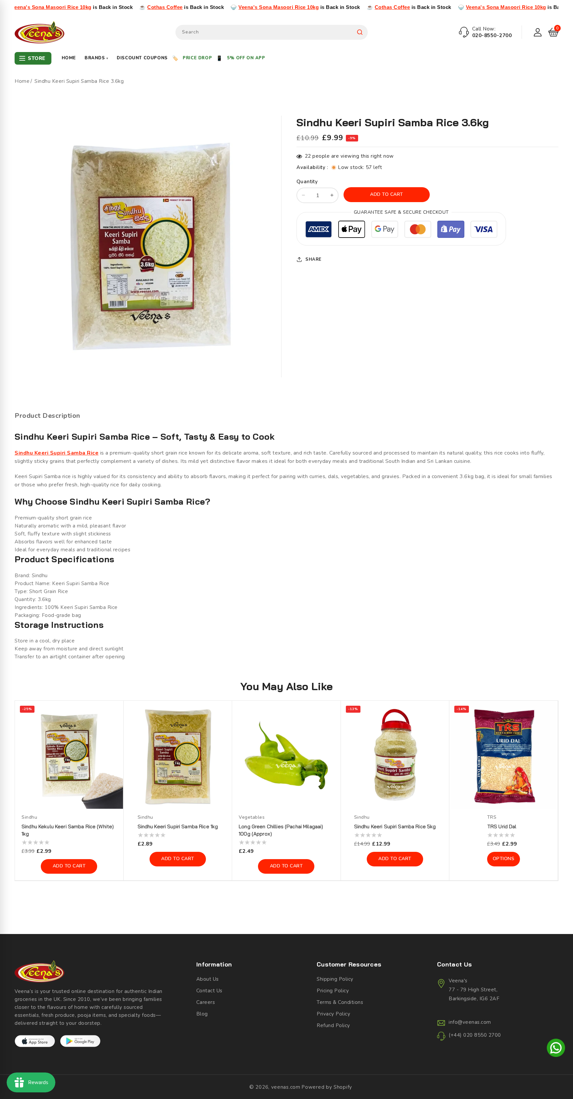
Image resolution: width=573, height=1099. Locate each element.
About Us (207, 979)
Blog (202, 1014)
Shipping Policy (335, 979)
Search (359, 32)
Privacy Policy (333, 1014)
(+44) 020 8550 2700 (475, 1035)
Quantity (307, 181)
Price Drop (197, 58)
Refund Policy (333, 1025)
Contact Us (209, 990)
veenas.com (285, 1087)
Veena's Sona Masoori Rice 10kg (231, 7)
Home (69, 58)
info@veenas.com (470, 1022)
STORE (36, 58)
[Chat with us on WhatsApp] (556, 1049)
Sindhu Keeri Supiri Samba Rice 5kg (395, 826)
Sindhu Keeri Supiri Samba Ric (55, 453)
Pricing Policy (333, 990)
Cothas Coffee (117, 7)
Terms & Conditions (340, 1002)
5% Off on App (246, 58)
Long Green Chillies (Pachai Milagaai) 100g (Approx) (281, 830)
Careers (205, 1002)
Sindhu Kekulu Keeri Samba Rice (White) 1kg (68, 830)
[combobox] (271, 32)
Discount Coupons (142, 58)
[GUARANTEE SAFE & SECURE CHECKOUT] (401, 230)
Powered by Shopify (326, 1087)
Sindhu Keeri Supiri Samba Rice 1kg (178, 826)
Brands (96, 58)
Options (504, 858)
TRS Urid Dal (502, 826)
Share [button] (313, 259)
